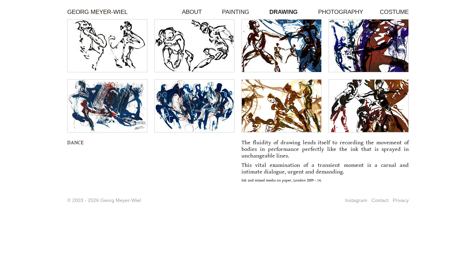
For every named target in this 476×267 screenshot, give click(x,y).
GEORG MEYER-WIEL (97, 12)
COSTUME (394, 12)
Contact (380, 200)
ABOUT (192, 12)
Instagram (356, 200)
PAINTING (235, 12)
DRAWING (283, 12)
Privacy (401, 200)
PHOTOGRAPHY (340, 12)
